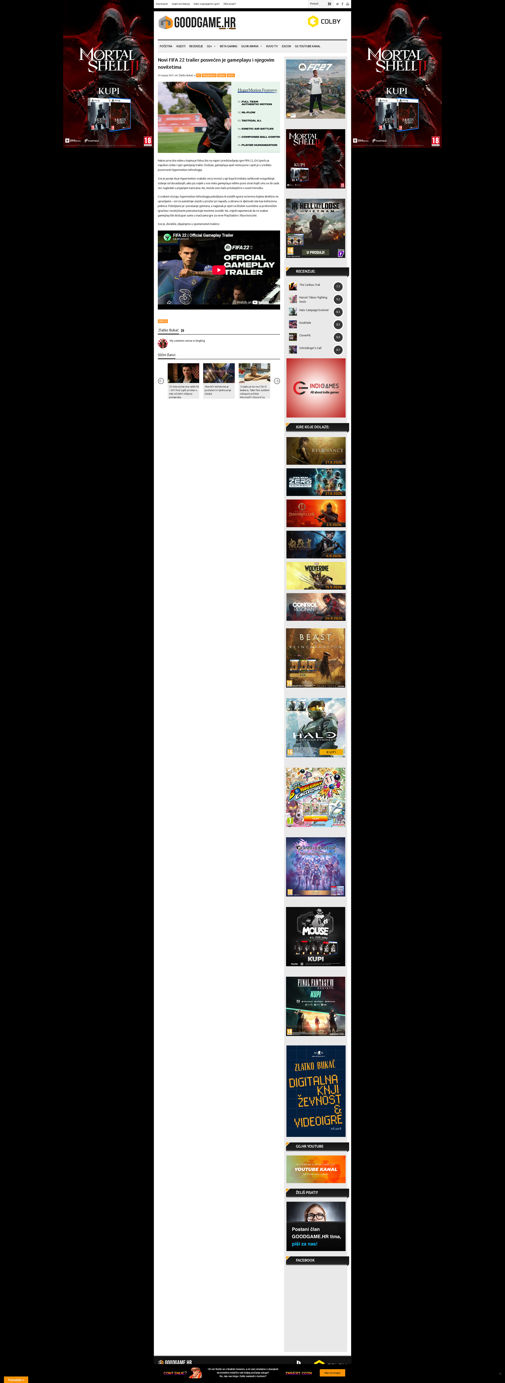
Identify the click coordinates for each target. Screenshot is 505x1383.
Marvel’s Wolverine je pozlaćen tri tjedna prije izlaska (218, 390)
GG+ (209, 46)
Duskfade (305, 322)
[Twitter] (337, 4)
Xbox (231, 75)
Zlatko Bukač (186, 75)
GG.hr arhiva (249, 46)
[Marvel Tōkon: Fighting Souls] (291, 299)
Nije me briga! (332, 1372)
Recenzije (196, 46)
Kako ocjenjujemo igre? (207, 4)
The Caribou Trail (309, 284)
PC (198, 75)
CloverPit (304, 335)
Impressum (162, 4)
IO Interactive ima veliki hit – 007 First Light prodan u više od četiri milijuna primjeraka (184, 392)
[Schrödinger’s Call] (291, 350)
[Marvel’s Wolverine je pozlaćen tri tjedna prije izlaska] (219, 373)
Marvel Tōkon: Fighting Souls (313, 299)
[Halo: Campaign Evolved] (291, 312)
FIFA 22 (163, 321)
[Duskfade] (291, 324)
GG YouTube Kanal (307, 46)
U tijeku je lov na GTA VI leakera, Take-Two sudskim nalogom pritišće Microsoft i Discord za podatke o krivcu (254, 393)
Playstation (209, 75)
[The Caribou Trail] (291, 286)
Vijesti (180, 46)
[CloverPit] (291, 337)
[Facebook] (342, 4)
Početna (166, 46)
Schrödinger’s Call (310, 348)
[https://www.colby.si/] (301, 26)
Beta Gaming (228, 46)
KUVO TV (272, 46)
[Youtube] (347, 4)
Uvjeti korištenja (181, 4)
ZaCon (286, 46)
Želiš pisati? (230, 4)
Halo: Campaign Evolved (313, 310)
